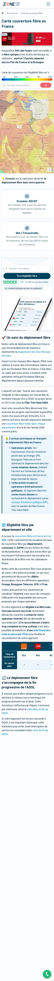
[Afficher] (24, 664)
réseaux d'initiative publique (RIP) (29, 502)
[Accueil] (3, 12)
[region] (27, 131)
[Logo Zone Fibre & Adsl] (11, 4)
